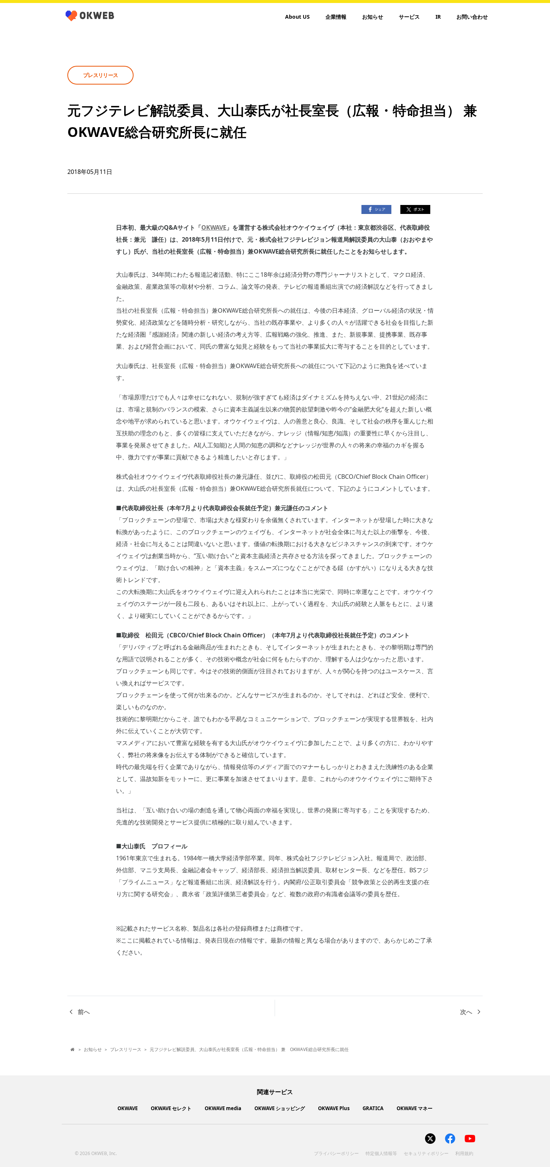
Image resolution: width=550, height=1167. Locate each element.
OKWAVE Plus (333, 1108)
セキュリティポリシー (426, 1153)
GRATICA (373, 1108)
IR (438, 16)
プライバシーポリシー (336, 1153)
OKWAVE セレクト (171, 1108)
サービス (409, 16)
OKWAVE (213, 227)
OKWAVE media (223, 1108)
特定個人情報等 (381, 1153)
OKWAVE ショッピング (279, 1108)
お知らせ (372, 16)
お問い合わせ (472, 16)
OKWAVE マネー (415, 1108)
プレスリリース (125, 1049)
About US (297, 16)
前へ (84, 1012)
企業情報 (336, 16)
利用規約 (464, 1153)
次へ (466, 1012)
